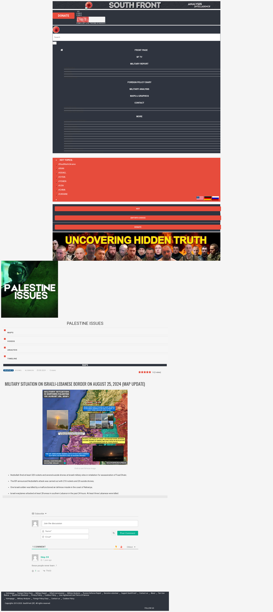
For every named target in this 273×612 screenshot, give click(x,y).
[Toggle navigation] (55, 43)
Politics (68, 137)
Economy (69, 140)
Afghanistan (70, 77)
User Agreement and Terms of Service (84, 152)
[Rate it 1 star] (139, 372)
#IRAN (61, 168)
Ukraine (68, 73)
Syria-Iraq (69, 68)
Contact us (70, 107)
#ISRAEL (62, 173)
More (139, 116)
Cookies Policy (50, 595)
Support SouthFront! (75, 120)
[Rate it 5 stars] (150, 372)
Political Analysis (73, 150)
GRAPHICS (8, 370)
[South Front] (136, 8)
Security (68, 147)
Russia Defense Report (92, 593)
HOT (138, 209)
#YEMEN (62, 181)
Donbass (68, 75)
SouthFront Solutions (20, 595)
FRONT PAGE (141, 50)
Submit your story (74, 109)
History (68, 142)
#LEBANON (29, 370)
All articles (70, 125)
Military (68, 135)
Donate (63, 15)
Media (67, 145)
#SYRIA (61, 177)
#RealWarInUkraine (67, 164)
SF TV (139, 56)
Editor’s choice (72, 133)
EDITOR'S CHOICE (138, 218)
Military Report (139, 63)
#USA (61, 185)
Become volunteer (73, 112)
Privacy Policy (36, 595)
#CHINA (61, 190)
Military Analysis (139, 89)
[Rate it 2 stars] (142, 372)
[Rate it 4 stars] (147, 372)
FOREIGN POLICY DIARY (139, 82)
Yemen (67, 70)
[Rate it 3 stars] (144, 372)
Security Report (72, 130)
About (67, 123)
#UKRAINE (63, 194)
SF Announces (71, 128)
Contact (139, 102)
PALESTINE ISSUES (85, 323)
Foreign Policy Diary (25, 593)
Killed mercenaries (57, 593)
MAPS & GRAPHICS (139, 95)
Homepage (10, 593)
